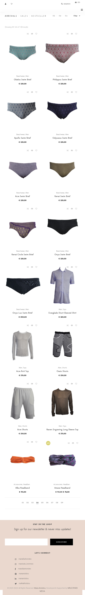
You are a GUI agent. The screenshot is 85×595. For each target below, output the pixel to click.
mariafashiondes (25, 559)
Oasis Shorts (62, 371)
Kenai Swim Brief (62, 196)
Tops (64, 309)
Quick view (32, 34)
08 (57, 503)
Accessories (18, 484)
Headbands (27, 484)
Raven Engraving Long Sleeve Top (62, 430)
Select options (23, 52)
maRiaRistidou (24, 583)
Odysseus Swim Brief (62, 138)
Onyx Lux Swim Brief (23, 313)
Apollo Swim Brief (22, 138)
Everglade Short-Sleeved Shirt (62, 313)
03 (66, 16)
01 (23, 503)
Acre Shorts (22, 430)
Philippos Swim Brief (62, 80)
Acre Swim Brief (22, 196)
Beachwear (20, 76)
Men (27, 76)
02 (27, 503)
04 (60, 16)
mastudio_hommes (26, 564)
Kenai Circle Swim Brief (23, 254)
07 (52, 503)
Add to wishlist (36, 34)
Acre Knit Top (22, 371)
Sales (24, 16)
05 (54, 16)
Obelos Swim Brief (22, 80)
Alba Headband (22, 488)
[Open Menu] (82, 9)
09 (62, 503)
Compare (27, 34)
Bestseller (38, 16)
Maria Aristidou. (40, 588)
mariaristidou (24, 574)
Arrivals (11, 16)
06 (47, 503)
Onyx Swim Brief (62, 254)
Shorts (64, 368)
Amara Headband (62, 488)
